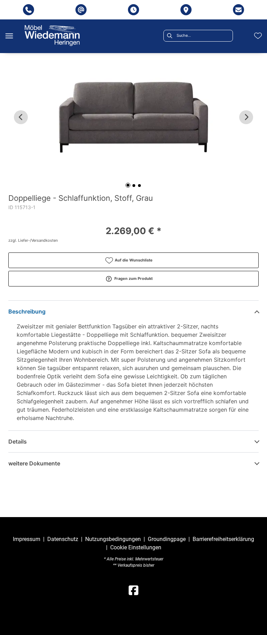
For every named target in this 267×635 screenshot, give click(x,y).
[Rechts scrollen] (246, 117)
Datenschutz (62, 539)
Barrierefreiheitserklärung (223, 539)
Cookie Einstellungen (135, 547)
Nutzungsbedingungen (113, 539)
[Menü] (9, 35)
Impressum (26, 539)
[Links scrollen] (21, 117)
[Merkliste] (258, 35)
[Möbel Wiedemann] (52, 35)
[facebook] (133, 590)
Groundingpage (167, 539)
